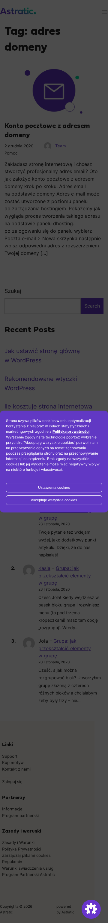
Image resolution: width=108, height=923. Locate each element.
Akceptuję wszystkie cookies (54, 500)
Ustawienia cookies (54, 487)
